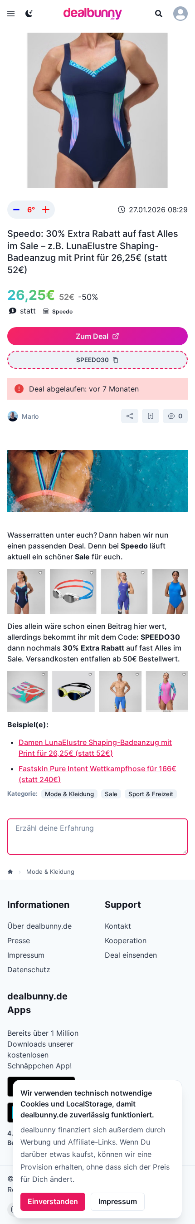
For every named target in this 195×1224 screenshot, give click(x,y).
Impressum (117, 1201)
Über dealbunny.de (39, 925)
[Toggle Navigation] (11, 14)
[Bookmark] (150, 416)
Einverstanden (53, 1201)
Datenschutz (28, 969)
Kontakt (118, 925)
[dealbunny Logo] (95, 14)
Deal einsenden (131, 955)
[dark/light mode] (29, 14)
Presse (18, 940)
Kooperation (125, 940)
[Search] (159, 14)
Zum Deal (92, 336)
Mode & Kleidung (50, 871)
